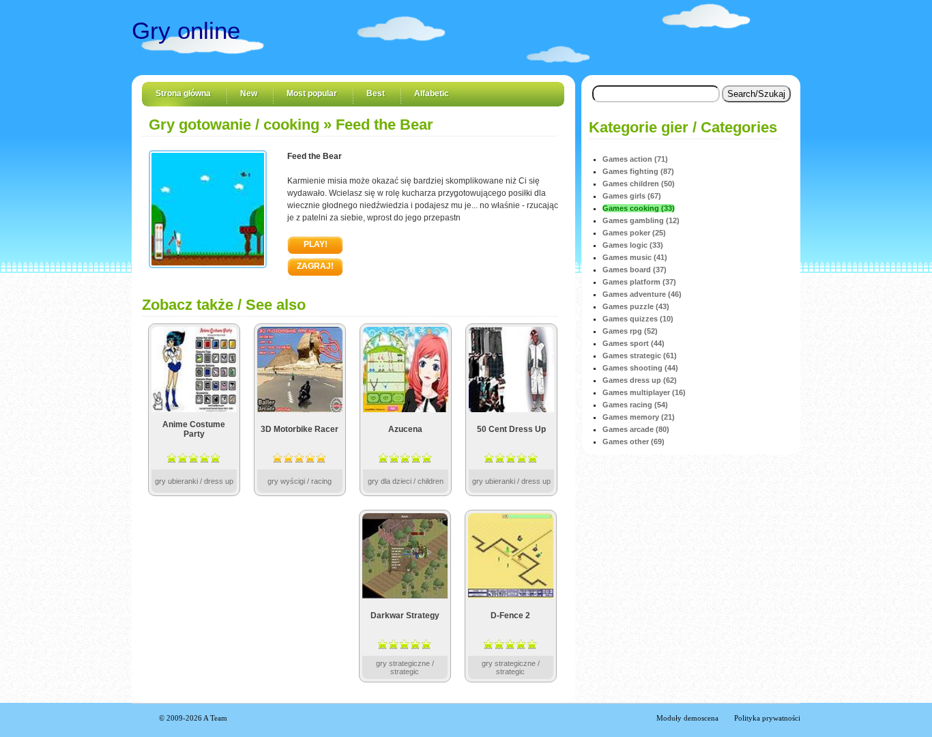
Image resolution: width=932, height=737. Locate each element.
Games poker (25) (634, 233)
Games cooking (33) (638, 208)
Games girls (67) (631, 196)
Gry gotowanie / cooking (234, 124)
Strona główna (183, 93)
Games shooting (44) (640, 368)
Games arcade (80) (635, 429)
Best (375, 93)
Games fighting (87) (638, 171)
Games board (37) (634, 269)
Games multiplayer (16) (644, 392)
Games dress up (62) (639, 380)
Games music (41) (634, 257)
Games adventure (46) (642, 294)
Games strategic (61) (639, 355)
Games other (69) (633, 441)
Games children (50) (638, 183)
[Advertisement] (246, 595)
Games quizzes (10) (637, 319)
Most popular (312, 93)
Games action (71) (635, 159)
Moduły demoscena (687, 718)
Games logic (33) (632, 245)
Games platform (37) (639, 282)
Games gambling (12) (641, 220)
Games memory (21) (638, 417)
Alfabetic (431, 93)
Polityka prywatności (767, 718)
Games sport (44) (633, 343)
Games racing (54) (635, 405)
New (248, 93)
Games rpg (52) (630, 331)
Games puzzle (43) (635, 306)
